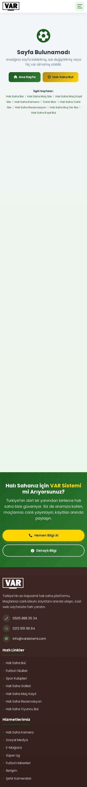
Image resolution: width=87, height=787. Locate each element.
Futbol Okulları (16, 671)
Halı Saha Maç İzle (39, 96)
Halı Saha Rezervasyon (30, 107)
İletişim (11, 770)
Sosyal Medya (17, 740)
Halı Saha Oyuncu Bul (22, 709)
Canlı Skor (49, 102)
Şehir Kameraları (18, 778)
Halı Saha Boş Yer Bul (64, 107)
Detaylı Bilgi (46, 550)
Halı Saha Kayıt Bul (43, 112)
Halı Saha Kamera (27, 102)
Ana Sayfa (27, 77)
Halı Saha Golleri (18, 686)
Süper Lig (13, 755)
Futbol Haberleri (18, 763)
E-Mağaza (14, 747)
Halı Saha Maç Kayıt (21, 694)
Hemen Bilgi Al (46, 535)
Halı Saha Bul (62, 77)
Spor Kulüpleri (16, 678)
